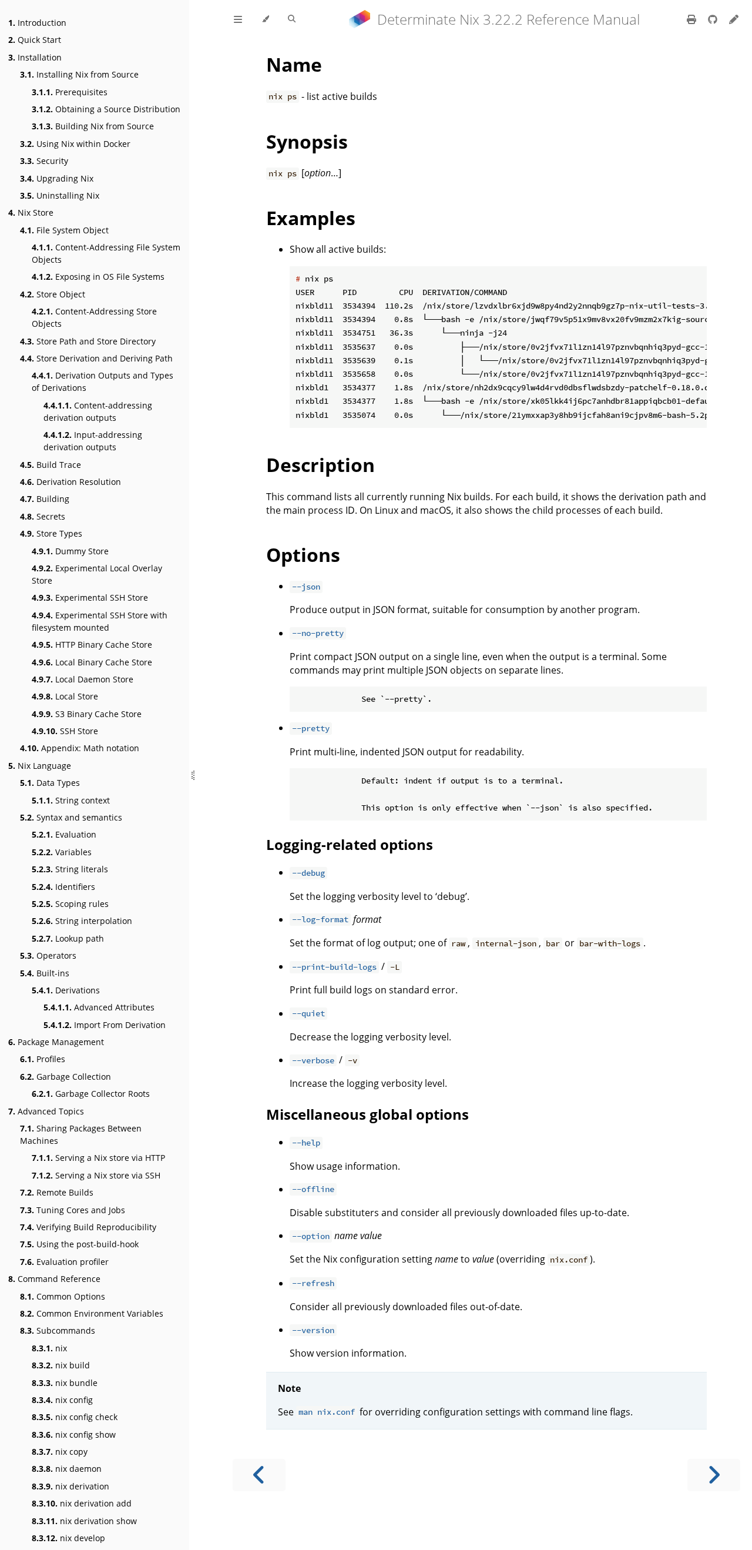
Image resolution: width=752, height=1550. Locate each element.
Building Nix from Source (93, 126)
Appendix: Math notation (79, 748)
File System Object (64, 230)
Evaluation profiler (64, 1261)
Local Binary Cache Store (92, 662)
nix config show (74, 1434)
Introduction (37, 22)
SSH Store (65, 730)
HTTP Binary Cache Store (92, 644)
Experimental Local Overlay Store (97, 574)
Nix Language (39, 765)
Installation (35, 57)
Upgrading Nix (56, 178)
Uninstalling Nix (59, 195)
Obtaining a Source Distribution (106, 109)
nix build (61, 1365)
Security (44, 160)
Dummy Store (70, 551)
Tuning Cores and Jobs (72, 1210)
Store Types (51, 533)
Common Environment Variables (91, 1313)
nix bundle (65, 1382)
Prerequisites (70, 92)
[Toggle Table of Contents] (238, 19)
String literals (70, 869)
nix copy (60, 1451)
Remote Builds (56, 1192)
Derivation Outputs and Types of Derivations (102, 381)
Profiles (42, 1058)
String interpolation (82, 920)
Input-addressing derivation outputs (92, 441)
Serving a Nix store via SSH (96, 1175)
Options (303, 554)
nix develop (68, 1538)
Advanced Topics (46, 1111)
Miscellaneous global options (367, 1114)
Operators (48, 955)
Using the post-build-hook (79, 1244)
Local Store (65, 696)
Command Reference (54, 1278)
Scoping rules (70, 903)
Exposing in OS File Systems (98, 276)
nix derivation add (82, 1503)
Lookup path (68, 938)
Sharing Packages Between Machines (81, 1134)
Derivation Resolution (70, 481)
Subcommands (57, 1330)
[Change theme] (265, 19)
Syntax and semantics (71, 817)
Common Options (62, 1296)
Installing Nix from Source (79, 74)
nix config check (75, 1416)
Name (294, 64)
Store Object (52, 294)
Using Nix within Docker (75, 143)
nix (49, 1348)
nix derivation (70, 1486)
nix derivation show (84, 1520)
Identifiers (63, 886)
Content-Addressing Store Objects (94, 317)
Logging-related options (349, 844)
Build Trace (50, 464)
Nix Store (30, 212)
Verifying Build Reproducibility (88, 1227)
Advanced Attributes (99, 1007)
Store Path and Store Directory (88, 341)
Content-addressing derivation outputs (97, 411)
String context (71, 800)
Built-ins (44, 973)
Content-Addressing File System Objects (106, 253)
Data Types (50, 782)
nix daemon (67, 1468)
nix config (62, 1399)
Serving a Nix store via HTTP (98, 1157)
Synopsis (307, 141)
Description (320, 464)
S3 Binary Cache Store (87, 713)
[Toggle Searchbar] (291, 19)
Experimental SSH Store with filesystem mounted (99, 621)
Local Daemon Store (82, 679)
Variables (62, 852)
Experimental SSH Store (90, 597)
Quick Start (34, 39)
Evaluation (64, 834)
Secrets (42, 516)
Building (44, 498)
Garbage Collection (65, 1076)
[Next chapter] (713, 1475)
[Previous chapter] (259, 1475)
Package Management (56, 1041)
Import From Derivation (104, 1024)
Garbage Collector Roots (91, 1093)
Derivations (66, 990)
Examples (310, 217)
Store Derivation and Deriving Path (96, 358)
